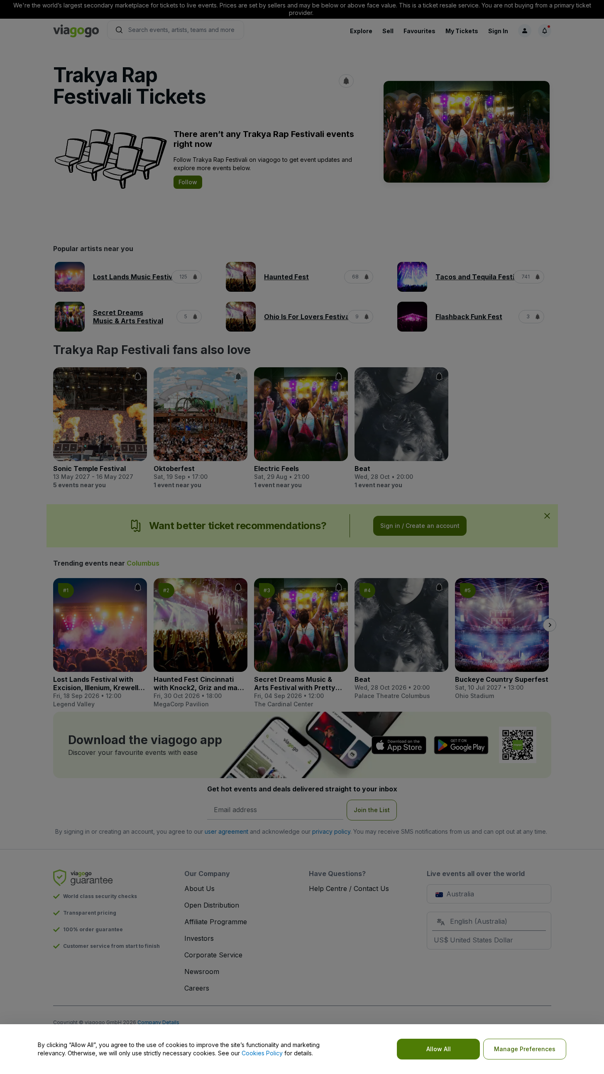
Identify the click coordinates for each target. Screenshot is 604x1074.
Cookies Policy (262, 1053)
